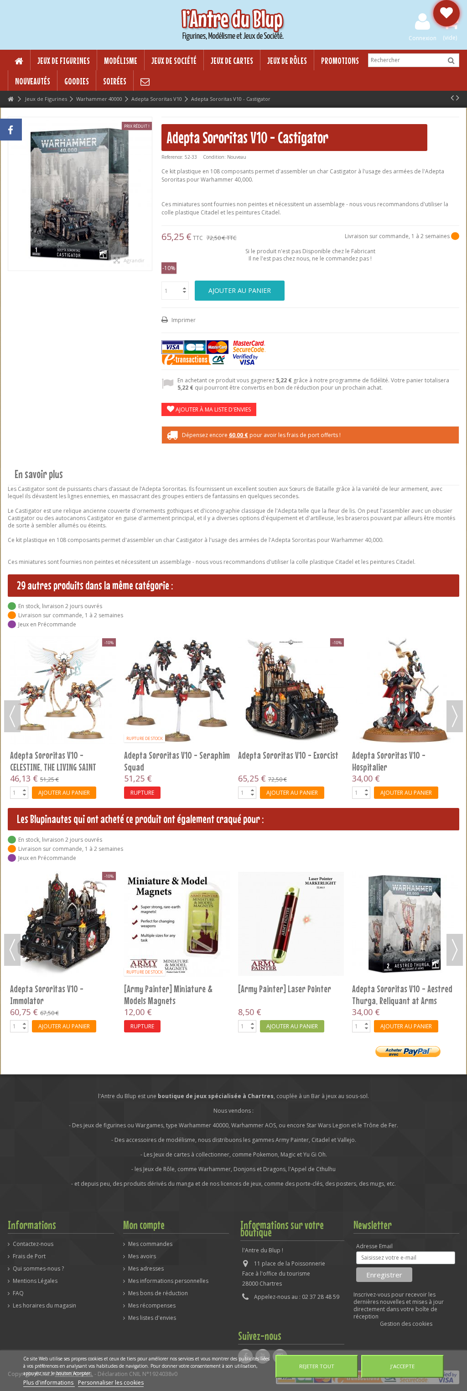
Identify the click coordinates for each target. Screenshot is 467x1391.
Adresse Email (374, 1246)
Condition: (214, 157)
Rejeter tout (316, 1366)
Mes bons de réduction (158, 1293)
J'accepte (402, 1366)
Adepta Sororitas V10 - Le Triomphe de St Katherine (279, 675)
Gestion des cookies (406, 1324)
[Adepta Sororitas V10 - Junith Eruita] (63, 647)
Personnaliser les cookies (111, 1382)
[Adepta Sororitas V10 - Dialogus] (177, 647)
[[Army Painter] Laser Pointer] (177, 923)
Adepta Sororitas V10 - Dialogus (175, 669)
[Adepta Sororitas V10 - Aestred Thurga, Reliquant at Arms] (291, 923)
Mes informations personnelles (168, 1281)
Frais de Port (29, 1256)
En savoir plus (39, 474)
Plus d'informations (49, 1382)
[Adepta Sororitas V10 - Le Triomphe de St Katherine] (291, 647)
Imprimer (183, 320)
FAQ (18, 1293)
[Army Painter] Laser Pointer (170, 989)
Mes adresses (146, 1268)
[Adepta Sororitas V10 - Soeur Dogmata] (405, 923)
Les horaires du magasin (44, 1305)
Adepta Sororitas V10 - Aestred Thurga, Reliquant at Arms (288, 994)
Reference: (172, 157)
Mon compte (144, 1225)
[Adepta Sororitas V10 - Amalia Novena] (405, 647)
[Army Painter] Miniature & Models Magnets (54, 994)
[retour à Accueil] (10, 99)
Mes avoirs (142, 1256)
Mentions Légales (35, 1281)
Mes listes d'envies (152, 1318)
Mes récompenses (152, 1305)
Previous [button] (12, 716)
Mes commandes (150, 1244)
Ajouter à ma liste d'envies (212, 409)
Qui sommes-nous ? (38, 1268)
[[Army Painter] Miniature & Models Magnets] (63, 923)
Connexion (422, 37)
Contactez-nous (33, 1244)
